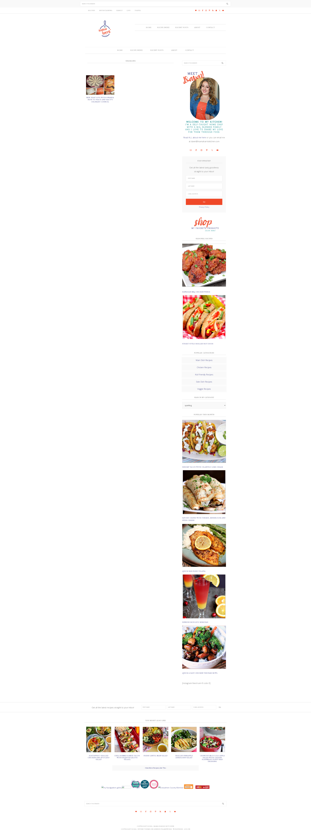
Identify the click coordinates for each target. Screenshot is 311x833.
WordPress (178, 829)
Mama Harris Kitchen (164, 826)
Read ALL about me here (194, 137)
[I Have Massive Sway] (189, 788)
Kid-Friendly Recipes (204, 374)
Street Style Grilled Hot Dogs (197, 344)
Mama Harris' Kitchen (105, 28)
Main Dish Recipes (204, 360)
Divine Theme (144, 829)
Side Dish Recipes (204, 381)
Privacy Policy (204, 207)
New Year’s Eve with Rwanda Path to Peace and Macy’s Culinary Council (100, 100)
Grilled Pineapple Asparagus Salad (184, 757)
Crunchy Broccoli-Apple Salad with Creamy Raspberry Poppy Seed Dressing (212, 758)
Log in (187, 829)
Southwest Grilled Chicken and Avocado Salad (99, 757)
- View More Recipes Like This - (155, 768)
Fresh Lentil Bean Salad (156, 756)
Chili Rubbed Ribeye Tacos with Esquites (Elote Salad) (127, 757)
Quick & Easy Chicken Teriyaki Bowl (200, 673)
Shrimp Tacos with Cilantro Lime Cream (202, 467)
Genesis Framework (163, 829)
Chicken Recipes (204, 367)
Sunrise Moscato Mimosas (195, 622)
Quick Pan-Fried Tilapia (194, 571)
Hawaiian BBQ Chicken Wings (196, 292)
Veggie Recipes (204, 389)
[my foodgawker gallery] (112, 788)
